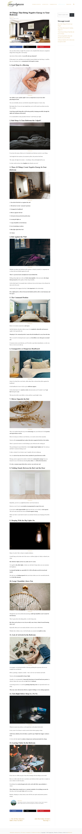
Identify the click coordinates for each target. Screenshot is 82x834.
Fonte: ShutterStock (29, 44)
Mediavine (70, 832)
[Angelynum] (16, 4)
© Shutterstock (30, 95)
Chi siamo (23, 832)
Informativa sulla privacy (15, 832)
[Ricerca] (72, 15)
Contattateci (28, 832)
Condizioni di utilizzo (35, 832)
